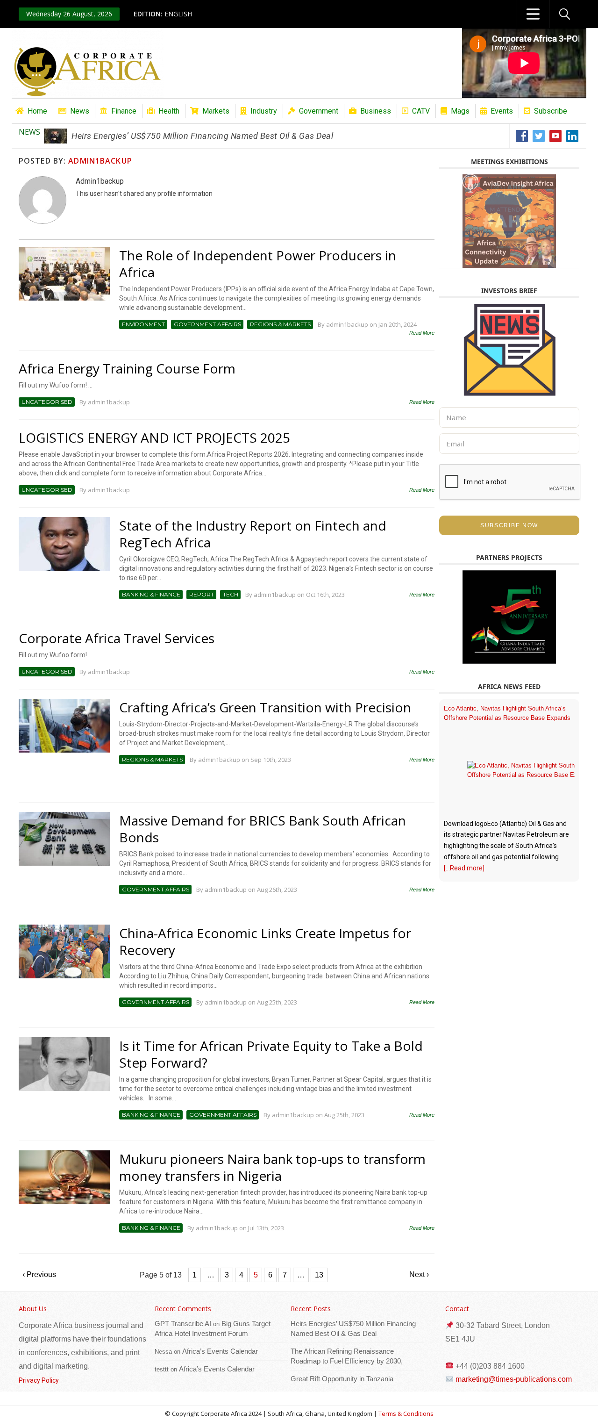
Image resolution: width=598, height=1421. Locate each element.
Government (318, 111)
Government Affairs (207, 324)
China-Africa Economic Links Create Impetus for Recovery (265, 941)
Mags (460, 111)
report (201, 594)
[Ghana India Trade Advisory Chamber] (509, 617)
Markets (215, 111)
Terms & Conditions (406, 1413)
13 (319, 1275)
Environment (143, 324)
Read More (421, 333)
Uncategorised (46, 401)
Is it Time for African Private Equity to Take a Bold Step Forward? (271, 1054)
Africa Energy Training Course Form (127, 368)
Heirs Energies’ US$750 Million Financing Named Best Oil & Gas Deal (202, 136)
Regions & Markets (280, 324)
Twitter (539, 136)
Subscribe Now (509, 525)
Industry (263, 111)
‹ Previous (39, 1274)
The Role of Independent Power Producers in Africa (257, 263)
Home (37, 111)
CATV (421, 111)
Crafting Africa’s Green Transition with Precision (265, 707)
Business (375, 111)
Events (502, 111)
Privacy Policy (39, 1380)
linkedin (572, 136)
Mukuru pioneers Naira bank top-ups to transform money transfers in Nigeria (272, 1167)
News (79, 111)
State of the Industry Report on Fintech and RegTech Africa (252, 534)
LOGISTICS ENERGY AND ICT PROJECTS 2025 (154, 437)
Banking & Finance (151, 594)
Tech (230, 594)
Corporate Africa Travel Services (116, 638)
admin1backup (100, 161)
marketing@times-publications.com (514, 1379)
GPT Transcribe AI (183, 1324)
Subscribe (550, 111)
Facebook (522, 136)
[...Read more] (464, 868)
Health (168, 111)
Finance (123, 111)
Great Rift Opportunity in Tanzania (342, 1379)
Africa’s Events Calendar (220, 1351)
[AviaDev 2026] (509, 221)
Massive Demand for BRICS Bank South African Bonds (262, 828)
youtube (555, 136)
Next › (419, 1274)
